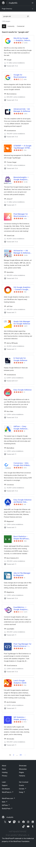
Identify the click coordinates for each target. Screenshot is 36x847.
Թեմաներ (23, 769)
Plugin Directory (7, 8)
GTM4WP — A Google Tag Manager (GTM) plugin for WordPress (22, 147)
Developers (6, 789)
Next (25, 755)
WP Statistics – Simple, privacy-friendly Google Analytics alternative (22, 718)
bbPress (6, 805)
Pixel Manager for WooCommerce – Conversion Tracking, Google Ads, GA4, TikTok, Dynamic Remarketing (22, 215)
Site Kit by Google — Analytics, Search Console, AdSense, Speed (22, 39)
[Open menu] (33, 3)
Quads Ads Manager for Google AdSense (22, 322)
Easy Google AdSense (23, 390)
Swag (22, 792)
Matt (4, 802)
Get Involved (23, 782)
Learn (4, 782)
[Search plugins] (28, 16)
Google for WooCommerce (20, 76)
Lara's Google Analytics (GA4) (20, 682)
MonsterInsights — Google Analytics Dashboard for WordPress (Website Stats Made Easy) (22, 178)
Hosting (4, 772)
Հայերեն (9, 817)
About (4, 766)
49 (21, 755)
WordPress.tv (7, 792)
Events (21, 785)
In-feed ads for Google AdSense (20, 359)
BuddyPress (7, 808)
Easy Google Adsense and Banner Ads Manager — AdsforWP (23, 501)
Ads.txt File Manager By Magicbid (22, 574)
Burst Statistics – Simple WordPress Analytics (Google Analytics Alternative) (22, 537)
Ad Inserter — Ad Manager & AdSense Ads (22, 252)
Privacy (4, 776)
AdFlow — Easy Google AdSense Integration (20, 427)
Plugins (21, 772)
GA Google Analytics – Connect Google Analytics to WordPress (22, 288)
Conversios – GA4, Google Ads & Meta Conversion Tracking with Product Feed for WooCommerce (22, 464)
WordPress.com (8, 798)
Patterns (22, 776)
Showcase (22, 766)
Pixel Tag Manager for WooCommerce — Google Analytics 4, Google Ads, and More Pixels (23, 645)
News (4, 769)
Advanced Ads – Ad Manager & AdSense (22, 110)
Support (4, 785)
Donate (22, 789)
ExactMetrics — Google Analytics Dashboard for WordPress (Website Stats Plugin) (22, 608)
